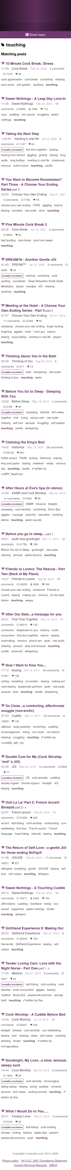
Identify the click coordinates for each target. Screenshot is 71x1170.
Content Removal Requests (30, 1165)
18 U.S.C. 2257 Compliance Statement (44, 1160)
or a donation (35, 27)
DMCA (53, 1165)
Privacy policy (10, 1160)
